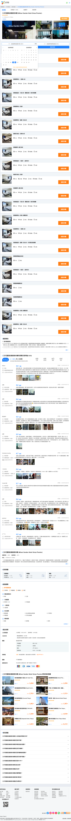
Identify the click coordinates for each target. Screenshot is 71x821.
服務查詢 (61, 794)
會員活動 (61, 791)
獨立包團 (8, 797)
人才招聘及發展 (18, 797)
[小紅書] (56, 813)
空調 (21, 70)
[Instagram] (53, 813)
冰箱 (36, 70)
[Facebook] (48, 813)
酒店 (1, 793)
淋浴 (26, 70)
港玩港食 (2, 797)
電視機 (30, 70)
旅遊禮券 (36, 794)
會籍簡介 (54, 794)
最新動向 (17, 793)
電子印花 (36, 797)
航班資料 (43, 791)
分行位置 (17, 795)
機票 (7, 791)
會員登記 (54, 793)
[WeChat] (59, 813)
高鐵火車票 (2, 795)
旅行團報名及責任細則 (39, 798)
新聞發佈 (17, 794)
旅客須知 (36, 791)
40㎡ (16, 138)
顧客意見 (61, 793)
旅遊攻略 (28, 791)
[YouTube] (50, 813)
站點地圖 (64, 818)
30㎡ (16, 219)
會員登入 (54, 791)
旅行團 (1, 791)
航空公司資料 (44, 793)
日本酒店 (8, 6)
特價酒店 (2, 6)
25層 (21, 178)
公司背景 (17, 791)
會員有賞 (54, 795)
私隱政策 (17, 798)
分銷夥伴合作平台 (62, 795)
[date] (19, 43)
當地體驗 (8, 795)
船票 (7, 794)
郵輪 (1, 794)
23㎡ (16, 70)
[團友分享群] (65, 813)
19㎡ (16, 83)
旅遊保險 (36, 793)
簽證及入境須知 (44, 795)
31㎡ (16, 151)
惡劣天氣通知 (44, 794)
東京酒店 (14, 6)
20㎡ (16, 124)
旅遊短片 (36, 795)
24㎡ (16, 110)
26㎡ (16, 165)
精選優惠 (54, 797)
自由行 (7, 793)
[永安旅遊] (5, 3)
